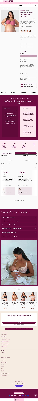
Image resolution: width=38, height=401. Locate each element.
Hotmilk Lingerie (18, 390)
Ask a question (25, 155)
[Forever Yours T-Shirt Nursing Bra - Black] (5, 296)
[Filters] (2, 164)
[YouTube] (24, 383)
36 (28, 36)
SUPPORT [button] (2, 366)
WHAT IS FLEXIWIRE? (4, 362)
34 (24, 36)
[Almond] (21, 31)
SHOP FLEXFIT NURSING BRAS (5, 339)
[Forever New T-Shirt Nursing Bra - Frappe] (14, 296)
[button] (22, 10)
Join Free (19, 322)
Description (24, 59)
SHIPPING (2, 370)
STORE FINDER (3, 352)
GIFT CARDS (3, 355)
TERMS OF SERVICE (4, 375)
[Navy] (30, 31)
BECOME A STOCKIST (4, 354)
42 (21, 39)
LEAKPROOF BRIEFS (4, 338)
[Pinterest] (17, 383)
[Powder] (24, 307)
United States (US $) (18, 393)
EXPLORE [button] (2, 350)
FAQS (2, 368)
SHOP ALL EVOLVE (3, 336)
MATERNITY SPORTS (4, 346)
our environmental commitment (25, 79)
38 (31, 36)
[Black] (24, 31)
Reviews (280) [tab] (10, 160)
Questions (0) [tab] (27, 160)
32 (21, 36)
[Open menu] (2, 5)
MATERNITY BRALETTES (4, 344)
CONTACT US (3, 377)
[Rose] (27, 31)
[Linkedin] (22, 383)
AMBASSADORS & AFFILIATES (5, 357)
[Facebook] (12, 383)
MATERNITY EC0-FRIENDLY (5, 341)
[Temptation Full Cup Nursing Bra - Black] (23, 296)
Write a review (25, 153)
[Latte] (4, 308)
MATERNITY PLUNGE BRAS (5, 343)
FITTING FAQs (3, 360)
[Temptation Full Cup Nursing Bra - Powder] (32, 296)
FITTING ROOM (3, 359)
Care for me (24, 73)
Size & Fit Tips (24, 70)
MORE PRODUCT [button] (4, 332)
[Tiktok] (14, 383)
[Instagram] (19, 383)
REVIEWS (2, 364)
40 (34, 36)
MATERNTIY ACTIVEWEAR (5, 348)
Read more (22, 67)
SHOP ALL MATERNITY (4, 334)
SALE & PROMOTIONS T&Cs (5, 373)
